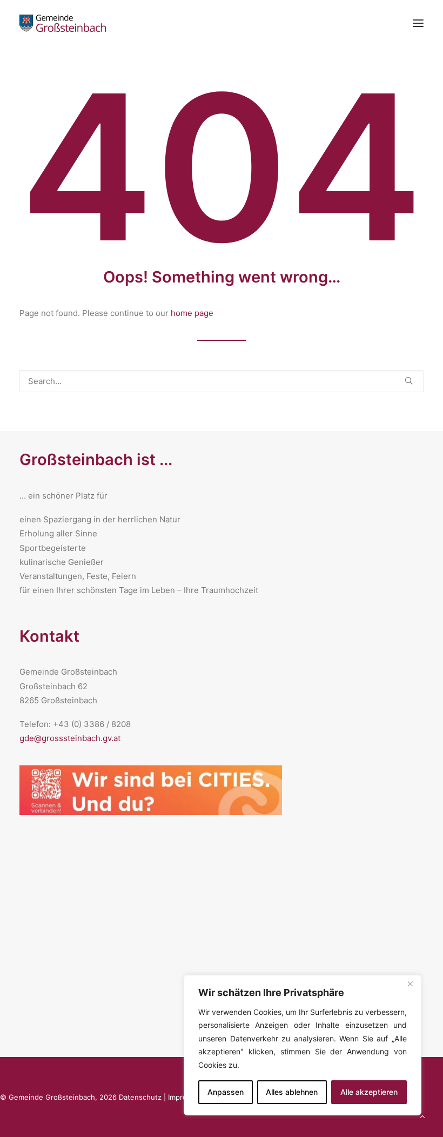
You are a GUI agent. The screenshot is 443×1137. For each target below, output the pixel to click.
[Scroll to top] (422, 1116)
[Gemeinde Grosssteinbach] (62, 23)
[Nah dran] (410, 984)
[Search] (221, 381)
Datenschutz (140, 1097)
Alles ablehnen (292, 1091)
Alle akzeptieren (369, 1091)
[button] (409, 380)
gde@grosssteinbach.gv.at (69, 738)
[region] (302, 1045)
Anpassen (225, 1091)
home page (192, 313)
